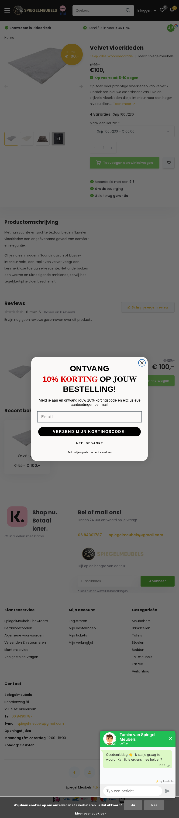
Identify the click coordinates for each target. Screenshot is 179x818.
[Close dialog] (141, 362)
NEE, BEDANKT (89, 443)
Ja (133, 805)
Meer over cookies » (90, 813)
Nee (154, 805)
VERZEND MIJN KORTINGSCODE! (89, 432)
